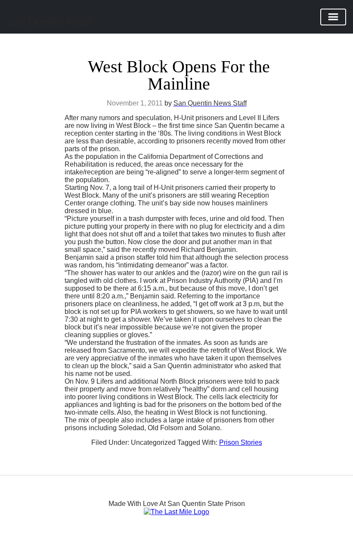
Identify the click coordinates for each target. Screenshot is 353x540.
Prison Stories (240, 442)
